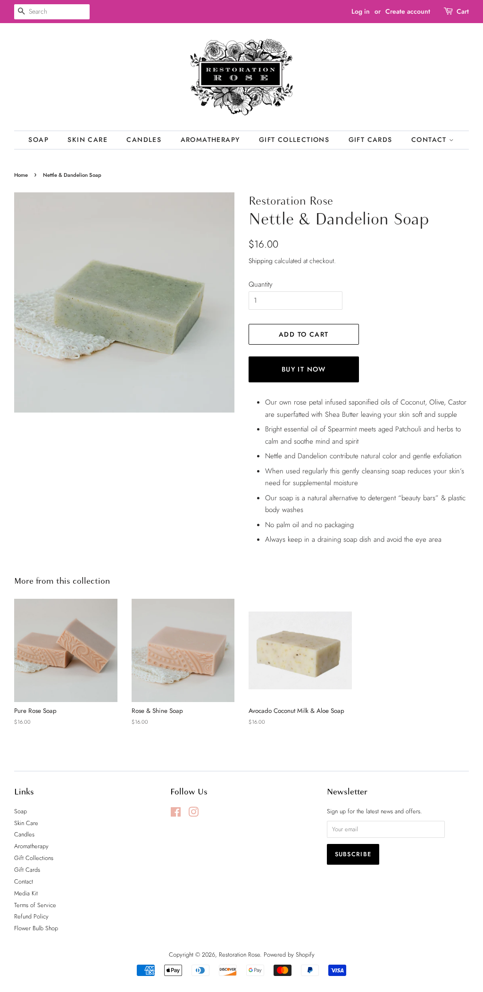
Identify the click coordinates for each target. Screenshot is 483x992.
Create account (407, 11)
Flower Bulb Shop (36, 928)
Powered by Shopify (289, 954)
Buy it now (304, 369)
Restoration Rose (239, 954)
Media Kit (26, 893)
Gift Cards (370, 139)
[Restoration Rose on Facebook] (175, 814)
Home (21, 175)
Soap (38, 139)
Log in (360, 11)
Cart (463, 11)
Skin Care (87, 139)
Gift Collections (294, 139)
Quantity (261, 284)
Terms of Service (35, 905)
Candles (143, 139)
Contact (430, 139)
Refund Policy (31, 916)
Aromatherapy (210, 139)
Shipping (261, 260)
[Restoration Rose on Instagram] (193, 814)
